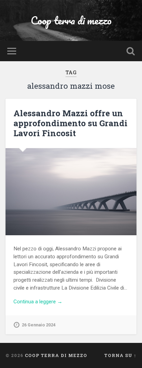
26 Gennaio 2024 (38, 324)
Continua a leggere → (37, 302)
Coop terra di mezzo (71, 20)
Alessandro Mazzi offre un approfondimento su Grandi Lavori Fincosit (70, 123)
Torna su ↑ (120, 355)
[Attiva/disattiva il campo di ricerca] (130, 51)
